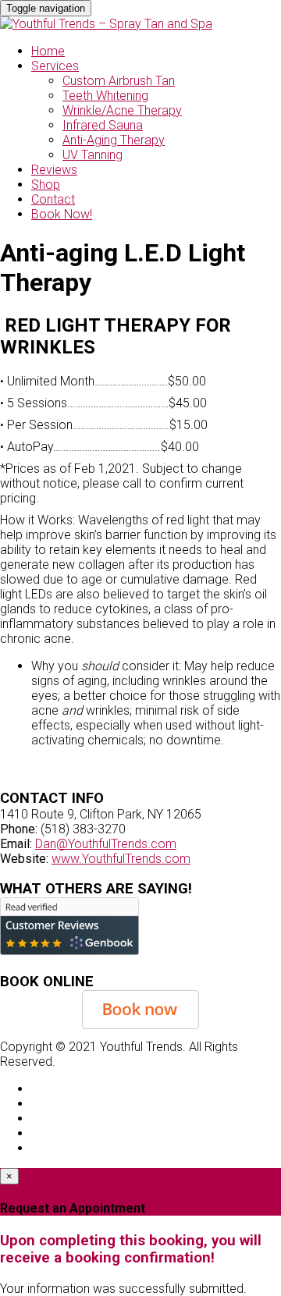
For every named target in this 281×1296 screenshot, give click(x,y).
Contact (53, 199)
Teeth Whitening (105, 95)
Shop (45, 184)
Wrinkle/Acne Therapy (122, 110)
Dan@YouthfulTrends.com (105, 843)
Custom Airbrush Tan (118, 80)
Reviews (54, 169)
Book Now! (61, 214)
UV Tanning (92, 154)
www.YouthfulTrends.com (121, 858)
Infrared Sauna (102, 125)
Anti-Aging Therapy (113, 140)
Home (48, 51)
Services (55, 66)
